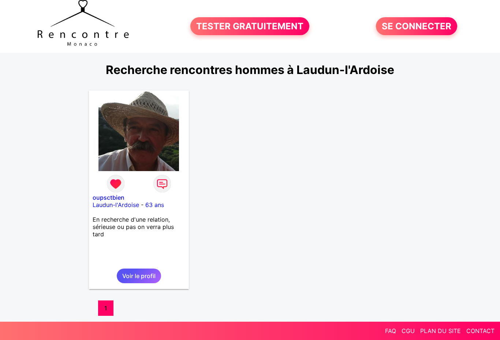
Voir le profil (139, 276)
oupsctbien (108, 197)
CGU (408, 331)
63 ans (154, 204)
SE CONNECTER (416, 26)
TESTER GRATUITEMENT (249, 26)
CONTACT (480, 331)
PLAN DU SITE (440, 331)
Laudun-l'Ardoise (116, 204)
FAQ (390, 331)
